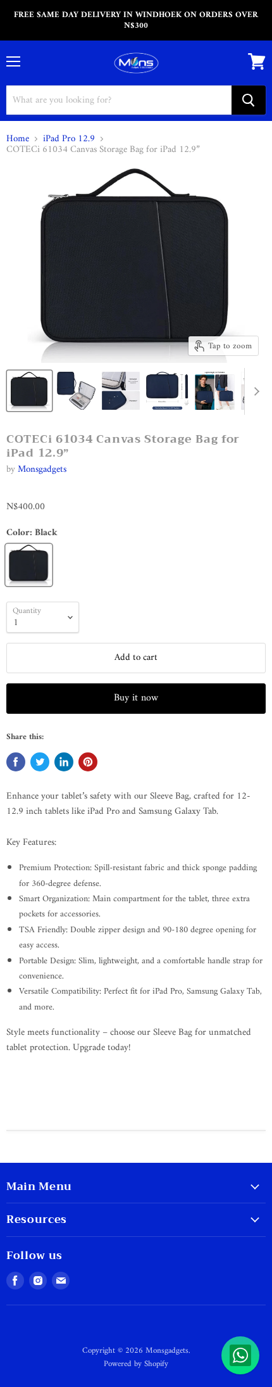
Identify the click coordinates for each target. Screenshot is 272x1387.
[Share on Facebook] (15, 761)
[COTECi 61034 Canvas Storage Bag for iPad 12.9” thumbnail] (29, 390)
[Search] (249, 100)
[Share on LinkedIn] (63, 761)
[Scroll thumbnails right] (254, 391)
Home (17, 139)
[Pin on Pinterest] (87, 761)
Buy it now (136, 698)
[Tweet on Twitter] (39, 761)
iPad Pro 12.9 (69, 139)
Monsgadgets (42, 469)
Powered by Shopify (136, 1364)
